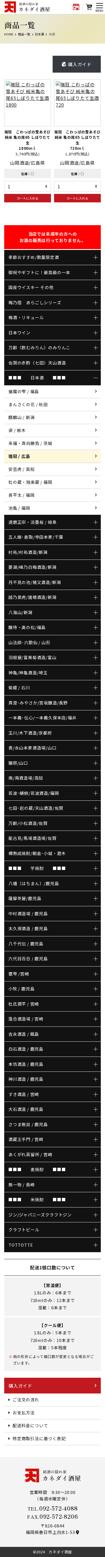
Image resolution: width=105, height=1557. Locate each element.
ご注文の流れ (26, 1399)
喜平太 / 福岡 (21, 495)
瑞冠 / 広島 (19, 456)
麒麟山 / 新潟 (21, 417)
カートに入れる (27, 198)
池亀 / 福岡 (19, 508)
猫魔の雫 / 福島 (23, 391)
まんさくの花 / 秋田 (28, 404)
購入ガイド (79, 64)
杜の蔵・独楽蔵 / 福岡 (30, 482)
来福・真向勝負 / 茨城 (30, 443)
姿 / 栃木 (17, 430)
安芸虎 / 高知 (21, 469)
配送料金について (30, 1425)
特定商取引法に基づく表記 (39, 1438)
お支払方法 (24, 1412)
